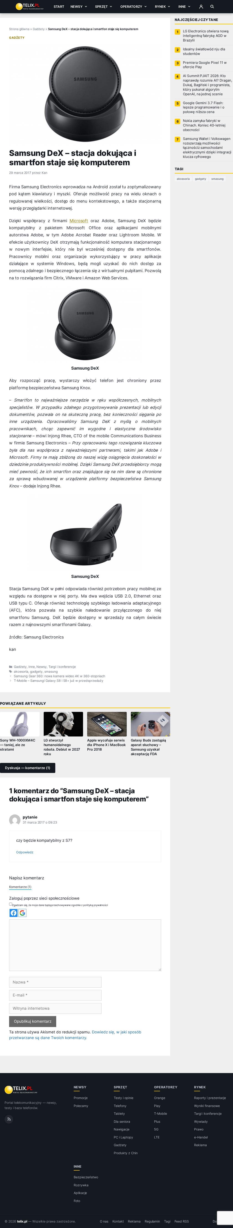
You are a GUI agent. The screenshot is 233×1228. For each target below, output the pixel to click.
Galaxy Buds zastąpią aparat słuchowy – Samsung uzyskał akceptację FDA (148, 747)
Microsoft (79, 220)
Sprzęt (101, 6)
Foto (77, 1201)
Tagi (167, 1221)
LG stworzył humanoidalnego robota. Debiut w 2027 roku (62, 747)
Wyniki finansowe (207, 1106)
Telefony (120, 1106)
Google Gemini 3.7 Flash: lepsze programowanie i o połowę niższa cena (203, 107)
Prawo (198, 1129)
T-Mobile (160, 1113)
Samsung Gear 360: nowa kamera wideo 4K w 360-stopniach (59, 676)
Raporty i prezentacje (210, 1098)
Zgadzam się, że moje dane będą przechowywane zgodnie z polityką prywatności (60, 905)
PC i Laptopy (123, 1137)
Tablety (119, 1113)
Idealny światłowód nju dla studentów (204, 51)
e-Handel (201, 1137)
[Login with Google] (22, 913)
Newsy (77, 6)
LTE (157, 1137)
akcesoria (21, 671)
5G (156, 1129)
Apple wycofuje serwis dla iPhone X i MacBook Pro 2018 (106, 745)
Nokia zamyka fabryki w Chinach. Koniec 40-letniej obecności (204, 125)
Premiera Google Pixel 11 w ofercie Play (205, 65)
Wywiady (201, 1121)
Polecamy (81, 1106)
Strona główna (19, 29)
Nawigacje (121, 1129)
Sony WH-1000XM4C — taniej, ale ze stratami (17, 745)
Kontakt (118, 1221)
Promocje (81, 1098)
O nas (104, 1221)
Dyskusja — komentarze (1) (27, 768)
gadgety (36, 671)
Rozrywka (81, 1185)
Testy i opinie (123, 1098)
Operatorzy (131, 6)
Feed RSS (182, 1221)
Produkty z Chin (125, 1153)
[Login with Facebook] (14, 913)
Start (59, 6)
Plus (157, 1121)
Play (157, 1106)
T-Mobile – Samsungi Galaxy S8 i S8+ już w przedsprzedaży (58, 680)
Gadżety (39, 29)
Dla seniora (122, 1121)
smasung (51, 671)
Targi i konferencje (62, 667)
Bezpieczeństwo (86, 1177)
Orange (159, 1098)
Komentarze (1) (20, 887)
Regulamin (152, 1221)
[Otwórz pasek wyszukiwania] (212, 6)
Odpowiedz (24, 852)
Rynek (160, 6)
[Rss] (9, 1119)
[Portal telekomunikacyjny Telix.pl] (21, 1089)
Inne (182, 6)
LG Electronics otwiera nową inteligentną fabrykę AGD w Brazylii (205, 35)
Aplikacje (80, 1193)
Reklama (200, 1145)
